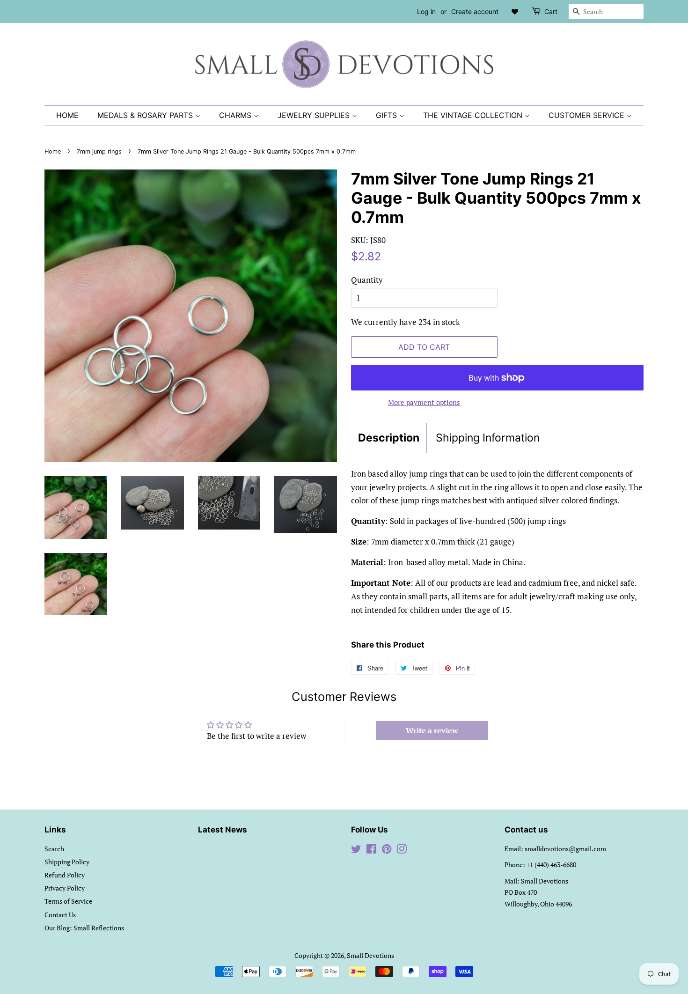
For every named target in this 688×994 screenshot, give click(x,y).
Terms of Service (68, 901)
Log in (426, 11)
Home (67, 115)
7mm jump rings (99, 151)
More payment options (424, 402)
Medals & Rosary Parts (146, 115)
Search (54, 848)
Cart (550, 11)
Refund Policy (64, 874)
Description (388, 437)
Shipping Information (488, 437)
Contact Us (60, 914)
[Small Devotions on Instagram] (401, 850)
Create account (474, 11)
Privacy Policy (64, 888)
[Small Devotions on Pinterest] (386, 850)
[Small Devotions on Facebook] (371, 850)
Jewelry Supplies (315, 115)
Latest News (222, 829)
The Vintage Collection (474, 115)
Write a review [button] (432, 730)
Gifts (387, 115)
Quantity (367, 279)
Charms (236, 115)
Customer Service (588, 115)
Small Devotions (370, 955)
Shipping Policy (66, 861)
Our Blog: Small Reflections (84, 927)
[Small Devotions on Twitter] (356, 850)
